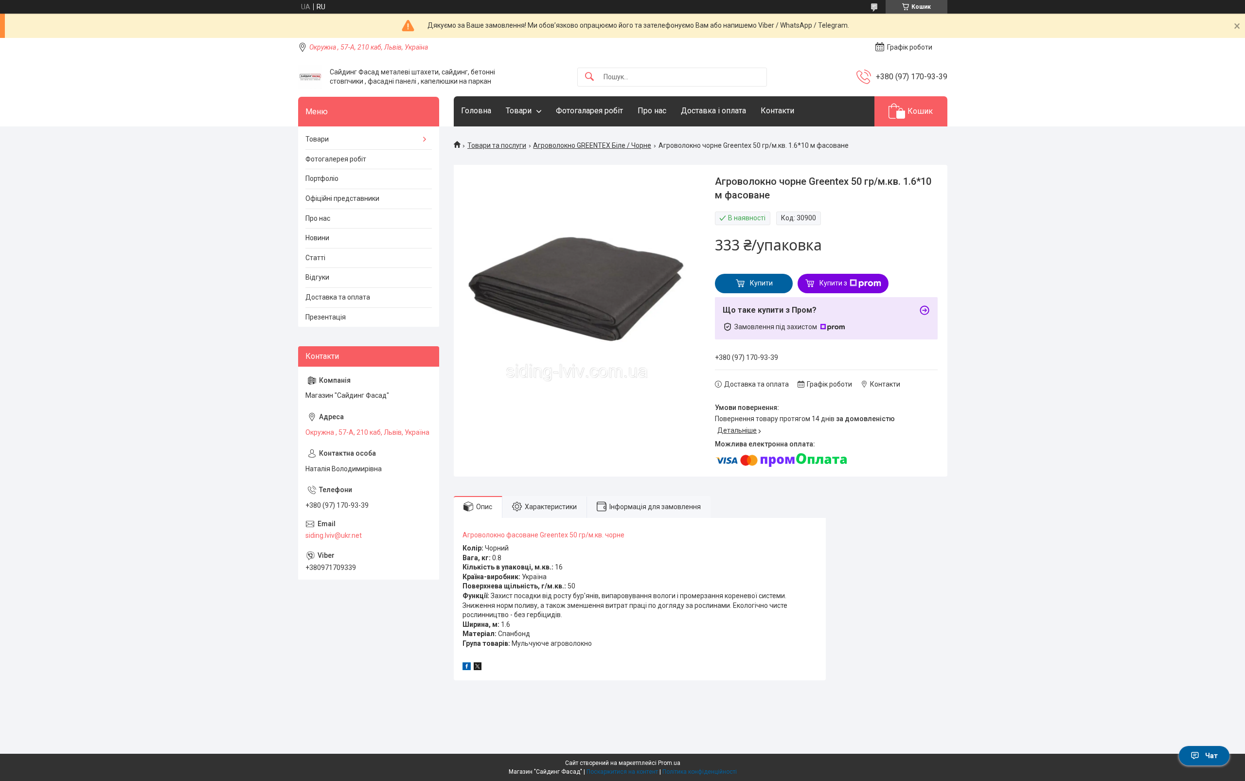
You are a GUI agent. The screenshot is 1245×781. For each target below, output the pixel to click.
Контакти (777, 110)
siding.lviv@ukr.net (333, 535)
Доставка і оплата (713, 110)
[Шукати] (589, 77)
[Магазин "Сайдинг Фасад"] (310, 77)
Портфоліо (321, 178)
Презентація (325, 317)
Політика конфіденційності (699, 771)
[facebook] (466, 668)
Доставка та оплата (337, 297)
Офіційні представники (342, 198)
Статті (315, 258)
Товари (519, 110)
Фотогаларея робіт (589, 110)
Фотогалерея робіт (335, 159)
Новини (317, 238)
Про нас (652, 110)
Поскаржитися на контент (622, 771)
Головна (476, 110)
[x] (477, 668)
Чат (1211, 756)
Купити (761, 283)
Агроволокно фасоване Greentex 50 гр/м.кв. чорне (543, 535)
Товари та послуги (496, 145)
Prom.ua (669, 763)
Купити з (833, 283)
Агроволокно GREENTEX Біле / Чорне (592, 145)
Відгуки (317, 277)
